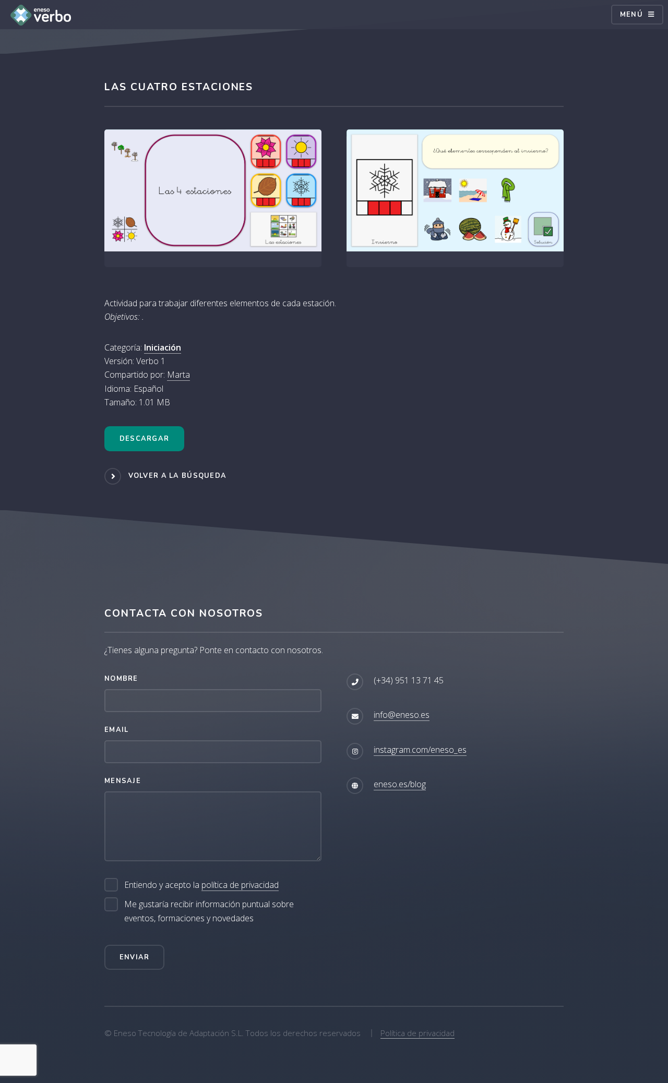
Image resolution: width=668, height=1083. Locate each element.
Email (116, 730)
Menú (631, 14)
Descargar (145, 438)
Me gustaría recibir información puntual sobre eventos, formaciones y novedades (209, 910)
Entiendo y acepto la (201, 885)
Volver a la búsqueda (177, 475)
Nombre (121, 678)
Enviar (135, 957)
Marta (178, 374)
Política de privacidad (417, 1033)
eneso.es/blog (400, 784)
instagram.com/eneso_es (420, 749)
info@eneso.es (402, 714)
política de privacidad (240, 885)
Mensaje (122, 781)
